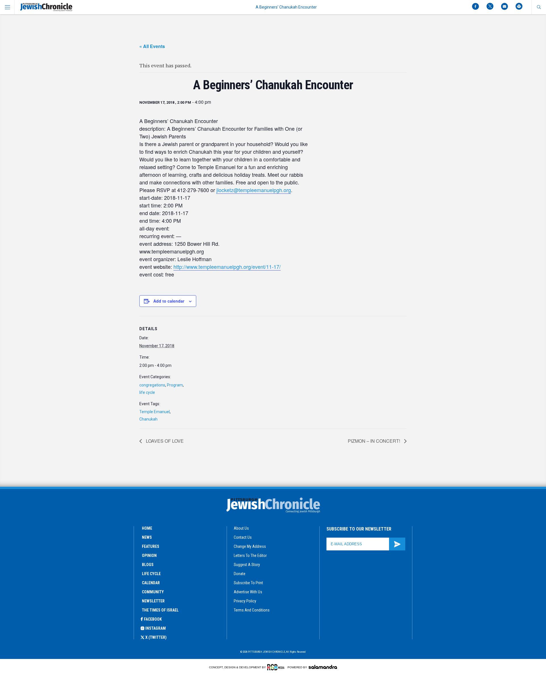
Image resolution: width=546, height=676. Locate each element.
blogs (148, 564)
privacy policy (245, 601)
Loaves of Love (164, 441)
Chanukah (148, 419)
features (150, 546)
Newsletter (153, 601)
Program (175, 385)
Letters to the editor (250, 555)
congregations (152, 385)
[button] (538, 7)
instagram (155, 628)
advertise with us (248, 592)
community (153, 592)
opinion (149, 555)
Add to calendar (168, 301)
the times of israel (160, 610)
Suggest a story (247, 564)
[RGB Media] (276, 667)
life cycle (147, 392)
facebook (153, 619)
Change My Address (250, 546)
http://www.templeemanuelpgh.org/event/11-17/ (227, 266)
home (147, 528)
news (147, 537)
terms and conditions (252, 610)
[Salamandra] (323, 667)
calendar (151, 583)
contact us (243, 537)
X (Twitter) (156, 637)
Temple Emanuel (154, 411)
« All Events (152, 46)
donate (239, 573)
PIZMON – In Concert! (374, 441)
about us (241, 528)
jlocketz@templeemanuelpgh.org (253, 190)
